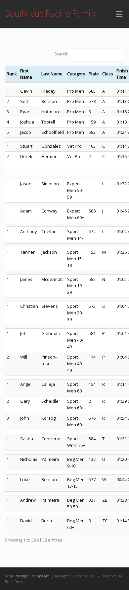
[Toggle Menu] (119, 14)
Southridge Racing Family (50, 14)
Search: (61, 54)
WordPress (14, 581)
